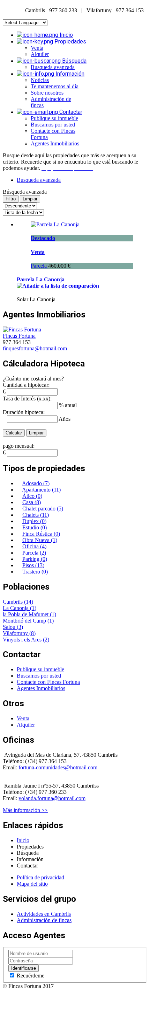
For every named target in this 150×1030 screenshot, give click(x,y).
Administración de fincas (44, 920)
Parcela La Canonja (41, 279)
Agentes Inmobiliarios (55, 143)
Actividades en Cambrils (44, 914)
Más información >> (25, 810)
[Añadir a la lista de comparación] (58, 286)
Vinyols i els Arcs (23, 640)
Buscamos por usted (53, 125)
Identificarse (23, 968)
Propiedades (69, 41)
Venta (37, 48)
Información (69, 73)
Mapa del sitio (32, 884)
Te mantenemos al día (54, 86)
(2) (46, 640)
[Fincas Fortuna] (22, 329)
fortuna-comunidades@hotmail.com (57, 767)
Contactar (70, 112)
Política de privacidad (40, 877)
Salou (10, 627)
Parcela (39, 266)
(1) (33, 608)
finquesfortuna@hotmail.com (35, 348)
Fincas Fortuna (19, 336)
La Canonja (16, 608)
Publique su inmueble (54, 118)
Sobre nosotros (47, 93)
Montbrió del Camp (25, 621)
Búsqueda (74, 60)
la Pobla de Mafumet (26, 614)
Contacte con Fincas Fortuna (48, 682)
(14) (28, 602)
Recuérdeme (29, 975)
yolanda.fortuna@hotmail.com (51, 798)
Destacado (43, 238)
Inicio (65, 35)
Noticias (40, 80)
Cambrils (13, 602)
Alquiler (40, 54)
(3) (20, 627)
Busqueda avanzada (53, 67)
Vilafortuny (16, 633)
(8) (32, 633)
